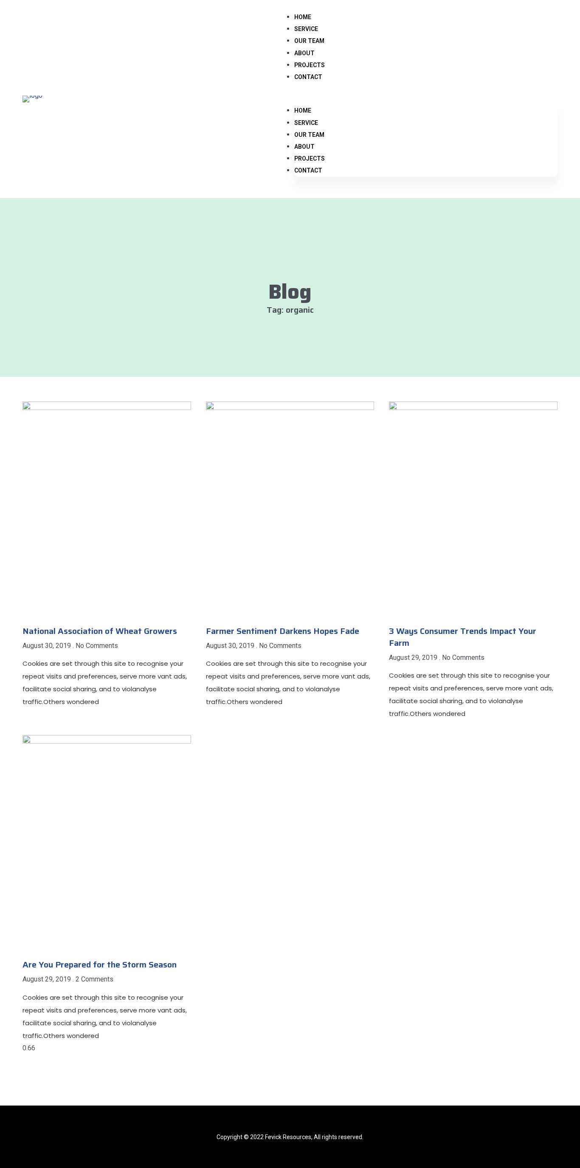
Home (302, 17)
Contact (308, 77)
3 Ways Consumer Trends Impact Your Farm (462, 637)
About (304, 53)
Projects (309, 65)
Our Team (309, 40)
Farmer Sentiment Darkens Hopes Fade (282, 631)
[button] (425, 99)
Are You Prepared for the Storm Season (100, 964)
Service (306, 28)
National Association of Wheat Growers (100, 631)
